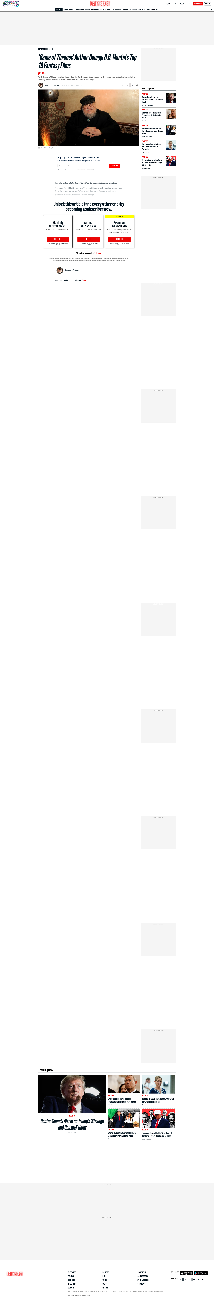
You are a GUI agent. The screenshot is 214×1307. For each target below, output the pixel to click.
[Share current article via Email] (132, 85)
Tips (81, 1292)
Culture (105, 1284)
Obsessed (95, 10)
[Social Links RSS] (198, 1280)
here (84, 280)
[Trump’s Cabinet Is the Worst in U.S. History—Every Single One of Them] (171, 165)
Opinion (118, 10)
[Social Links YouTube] (194, 1280)
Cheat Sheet (69, 10)
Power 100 (127, 10)
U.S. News (146, 10)
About (70, 1292)
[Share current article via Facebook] (123, 85)
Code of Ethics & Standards (115, 1292)
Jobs (85, 1292)
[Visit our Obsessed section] (18, 3)
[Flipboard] (203, 1280)
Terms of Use (81, 169)
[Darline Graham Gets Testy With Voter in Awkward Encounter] (171, 150)
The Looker (79, 10)
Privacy (102, 1292)
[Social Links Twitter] (185, 1280)
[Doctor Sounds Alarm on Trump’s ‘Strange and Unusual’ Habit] (171, 103)
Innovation (136, 10)
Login (98, 253)
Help (97, 1292)
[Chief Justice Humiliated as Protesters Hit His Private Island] (171, 118)
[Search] (211, 9)
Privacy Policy (90, 169)
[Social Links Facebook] (181, 1280)
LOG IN (207, 4)
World (104, 1280)
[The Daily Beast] (100, 3)
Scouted (154, 10)
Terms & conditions (140, 1292)
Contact (76, 1292)
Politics (110, 10)
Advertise (91, 1292)
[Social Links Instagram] (189, 1280)
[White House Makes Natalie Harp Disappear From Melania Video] (171, 134)
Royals (103, 10)
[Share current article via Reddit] (137, 85)
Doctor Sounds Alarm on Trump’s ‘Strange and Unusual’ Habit (72, 1124)
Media (87, 10)
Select (58, 239)
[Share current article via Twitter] (128, 85)
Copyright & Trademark (156, 1292)
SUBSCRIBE (198, 4)
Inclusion (129, 1292)
